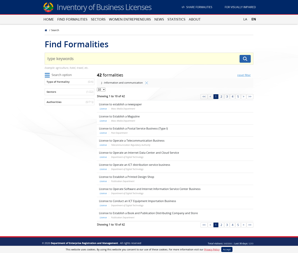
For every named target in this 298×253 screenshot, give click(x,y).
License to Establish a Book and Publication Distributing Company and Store (148, 213)
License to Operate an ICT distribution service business (134, 165)
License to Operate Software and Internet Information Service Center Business (150, 189)
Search (55, 30)
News (159, 19)
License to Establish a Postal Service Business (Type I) (133, 128)
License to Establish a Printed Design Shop (126, 177)
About (195, 19)
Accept (227, 249)
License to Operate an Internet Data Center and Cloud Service (139, 153)
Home (48, 19)
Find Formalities (72, 19)
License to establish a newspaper (120, 104)
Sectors (98, 19)
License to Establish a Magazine (119, 116)
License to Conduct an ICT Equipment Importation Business (137, 201)
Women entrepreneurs (130, 19)
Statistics (176, 19)
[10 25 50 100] (101, 89)
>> (249, 96)
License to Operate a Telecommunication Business (132, 140)
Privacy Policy (212, 249)
